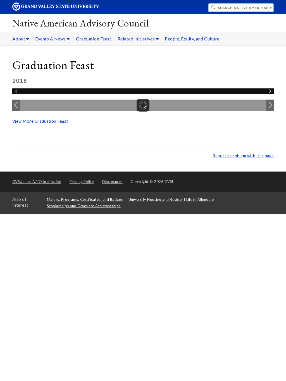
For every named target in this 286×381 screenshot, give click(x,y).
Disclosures (112, 181)
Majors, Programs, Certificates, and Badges (85, 199)
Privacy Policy (82, 181)
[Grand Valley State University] (55, 9)
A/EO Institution (36, 181)
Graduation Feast (93, 38)
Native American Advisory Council (80, 23)
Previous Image (16, 105)
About (19, 38)
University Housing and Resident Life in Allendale (171, 199)
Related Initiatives (137, 38)
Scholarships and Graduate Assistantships (84, 206)
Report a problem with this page (243, 155)
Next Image (270, 105)
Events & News (51, 38)
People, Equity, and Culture (192, 38)
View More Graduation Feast (40, 121)
